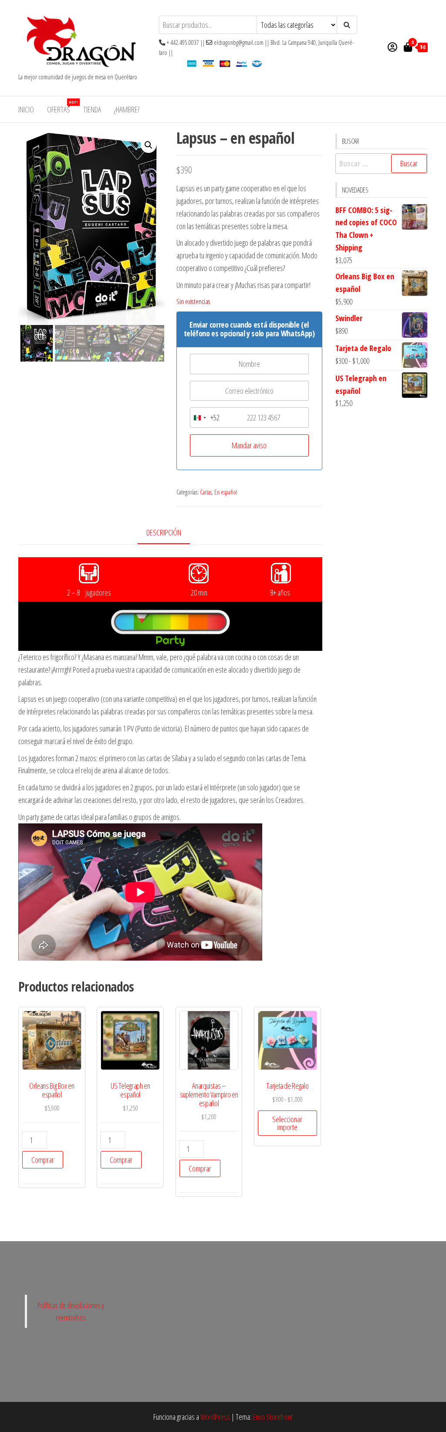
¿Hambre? (126, 109)
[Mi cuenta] (392, 46)
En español (225, 492)
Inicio (26, 109)
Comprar (42, 1159)
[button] (148, 145)
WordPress (215, 1417)
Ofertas (62, 107)
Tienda (92, 109)
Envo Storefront (273, 1417)
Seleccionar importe (287, 1123)
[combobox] (205, 417)
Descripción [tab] (163, 532)
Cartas (206, 492)
